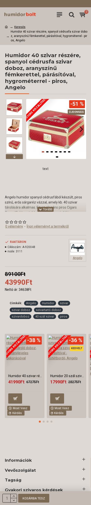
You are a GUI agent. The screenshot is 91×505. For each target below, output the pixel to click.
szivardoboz (20, 316)
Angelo (31, 303)
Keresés (19, 27)
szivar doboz (21, 310)
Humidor (48, 303)
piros (63, 316)
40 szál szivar (44, 316)
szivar (64, 303)
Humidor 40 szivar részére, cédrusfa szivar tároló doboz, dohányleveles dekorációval (25, 376)
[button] (31, 129)
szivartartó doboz (48, 310)
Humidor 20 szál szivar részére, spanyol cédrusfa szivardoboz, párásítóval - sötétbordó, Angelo (67, 376)
